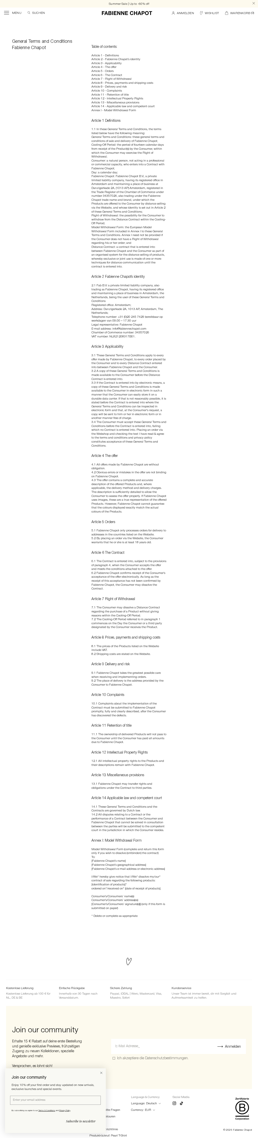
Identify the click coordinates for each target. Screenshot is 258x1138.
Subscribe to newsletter (80, 1121)
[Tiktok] (181, 1104)
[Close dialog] (101, 1072)
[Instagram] (174, 1104)
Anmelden (233, 1046)
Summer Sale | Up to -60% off (129, 4)
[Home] (127, 13)
